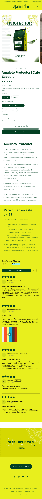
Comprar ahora (21, 132)
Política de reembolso (16, 488)
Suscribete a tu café (21, 466)
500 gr (15, 97)
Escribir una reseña (16, 270)
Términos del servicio (16, 491)
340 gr (6, 97)
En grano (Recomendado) (13, 105)
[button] (4, 7)
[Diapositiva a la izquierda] (16, 68)
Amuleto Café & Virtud (19, 486)
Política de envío (29, 491)
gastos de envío (19, 88)
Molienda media (9, 110)
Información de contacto (22, 494)
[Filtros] (34, 270)
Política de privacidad (31, 488)
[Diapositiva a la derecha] (25, 68)
